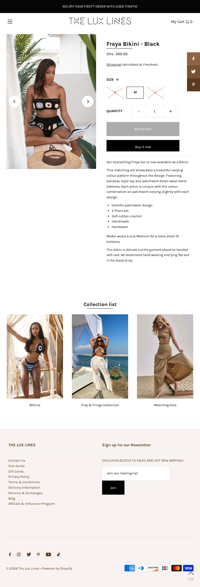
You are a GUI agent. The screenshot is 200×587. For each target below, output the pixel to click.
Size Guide (16, 466)
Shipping (114, 64)
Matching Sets (165, 405)
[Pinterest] (38, 555)
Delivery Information (24, 487)
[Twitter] (29, 555)
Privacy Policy (18, 476)
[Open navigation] (20, 21)
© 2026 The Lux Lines (22, 568)
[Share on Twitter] (193, 71)
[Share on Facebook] (193, 58)
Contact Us (16, 460)
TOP (191, 579)
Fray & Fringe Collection (100, 405)
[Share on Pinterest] (193, 84)
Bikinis (34, 405)
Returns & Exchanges (25, 493)
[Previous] (14, 101)
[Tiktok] (58, 555)
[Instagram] (19, 555)
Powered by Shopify (57, 568)
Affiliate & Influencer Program (31, 504)
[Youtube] (48, 555)
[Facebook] (10, 555)
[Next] (87, 101)
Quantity (114, 111)
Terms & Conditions (24, 482)
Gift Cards (16, 471)
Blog (11, 498)
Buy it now (143, 147)
